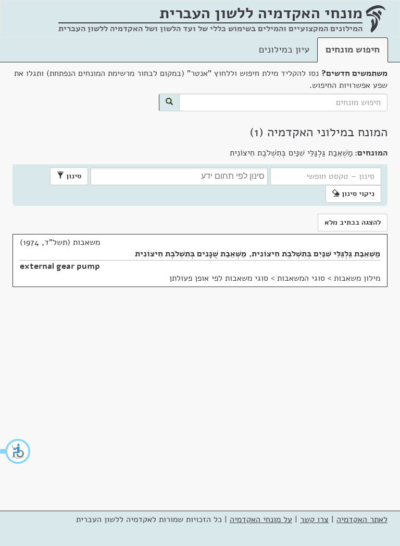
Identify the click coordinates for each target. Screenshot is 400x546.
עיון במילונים (284, 49)
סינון (72, 176)
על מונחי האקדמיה (261, 519)
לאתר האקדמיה (362, 519)
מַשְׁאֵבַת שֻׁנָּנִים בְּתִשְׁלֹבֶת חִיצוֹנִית (190, 253)
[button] (15, 451)
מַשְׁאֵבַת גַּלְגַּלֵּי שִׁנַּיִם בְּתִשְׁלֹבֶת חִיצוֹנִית (316, 253)
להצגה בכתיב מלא (352, 222)
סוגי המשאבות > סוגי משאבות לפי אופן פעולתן (247, 278)
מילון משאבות (357, 278)
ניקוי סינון (357, 194)
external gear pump (60, 266)
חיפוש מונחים (353, 49)
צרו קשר (314, 519)
